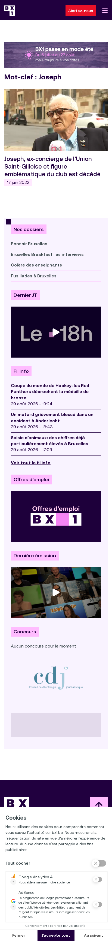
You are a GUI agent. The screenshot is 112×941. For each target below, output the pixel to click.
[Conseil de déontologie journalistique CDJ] (56, 678)
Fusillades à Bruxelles (34, 276)
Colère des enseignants (36, 265)
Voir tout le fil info (31, 463)
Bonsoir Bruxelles (29, 244)
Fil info (21, 371)
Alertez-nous (80, 10)
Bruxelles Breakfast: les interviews (47, 254)
